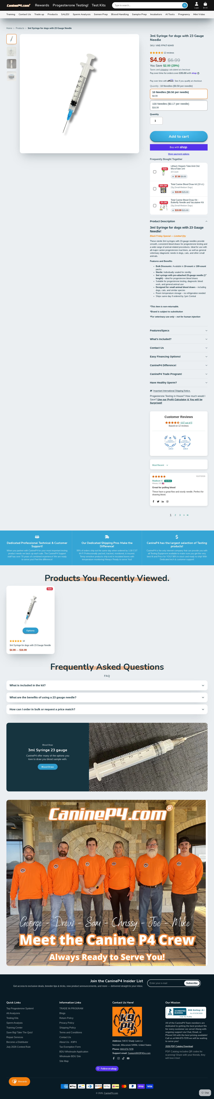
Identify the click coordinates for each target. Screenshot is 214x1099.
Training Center (14, 1027)
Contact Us (25, 14)
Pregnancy (184, 14)
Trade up (39, 14)
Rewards (42, 5)
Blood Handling (120, 14)
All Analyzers (13, 1013)
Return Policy (66, 1018)
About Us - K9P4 (68, 1042)
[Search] (184, 5)
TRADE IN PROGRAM (71, 1008)
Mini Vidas (199, 14)
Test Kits (99, 5)
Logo (18, 5)
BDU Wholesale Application (73, 1051)
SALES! (65, 14)
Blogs (62, 1013)
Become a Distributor (17, 1042)
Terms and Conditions (70, 1032)
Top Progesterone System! (20, 1008)
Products (53, 14)
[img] (159, 476)
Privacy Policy (66, 1022)
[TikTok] (123, 1058)
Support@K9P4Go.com (139, 1053)
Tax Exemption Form (70, 1046)
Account (196, 5)
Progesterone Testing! (70, 5)
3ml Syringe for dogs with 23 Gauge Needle (30, 620)
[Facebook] (113, 1058)
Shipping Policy (67, 1027)
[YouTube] (128, 1058)
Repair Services (14, 1037)
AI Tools (170, 14)
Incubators (156, 14)
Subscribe (192, 983)
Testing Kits (12, 1018)
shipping (164, 69)
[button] (157, 53)
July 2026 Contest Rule (18, 1046)
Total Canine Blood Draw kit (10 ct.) (187, 184)
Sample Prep (139, 14)
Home (9, 28)
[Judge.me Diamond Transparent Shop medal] (185, 441)
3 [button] (180, 515)
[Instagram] (118, 1058)
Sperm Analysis (82, 14)
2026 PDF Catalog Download (179, 1046)
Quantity (154, 114)
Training (10, 14)
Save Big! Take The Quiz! (19, 1032)
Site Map (64, 1061)
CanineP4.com (111, 1093)
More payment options (178, 154)
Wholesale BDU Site (70, 1056)
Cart (205, 5)
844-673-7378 (126, 1049)
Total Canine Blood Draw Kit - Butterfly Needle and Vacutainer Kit (187, 201)
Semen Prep (101, 14)
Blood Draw (47, 766)
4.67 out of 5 (186, 423)
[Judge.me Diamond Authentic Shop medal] (170, 441)
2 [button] (175, 515)
